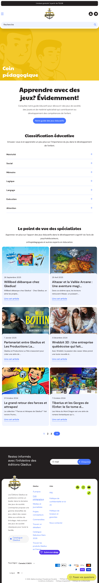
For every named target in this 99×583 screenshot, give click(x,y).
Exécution (11, 199)
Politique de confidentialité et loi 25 (58, 501)
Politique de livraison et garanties (54, 514)
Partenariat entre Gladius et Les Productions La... (24, 344)
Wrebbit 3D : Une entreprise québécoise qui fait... (72, 344)
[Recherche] (95, 24)
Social (9, 163)
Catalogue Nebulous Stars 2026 (39, 535)
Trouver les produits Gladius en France (40, 546)
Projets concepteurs (38, 513)
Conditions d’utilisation (45, 581)
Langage (10, 190)
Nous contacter (56, 523)
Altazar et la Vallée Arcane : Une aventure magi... (72, 284)
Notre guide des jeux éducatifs (49, 120)
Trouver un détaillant (37, 526)
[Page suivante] (57, 434)
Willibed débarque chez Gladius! (21, 284)
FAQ (51, 492)
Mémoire (10, 172)
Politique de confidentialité (81, 581)
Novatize (54, 579)
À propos (36, 491)
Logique (10, 181)
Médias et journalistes (37, 505)
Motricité (11, 154)
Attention (11, 208)
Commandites (38, 519)
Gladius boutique (36, 579)
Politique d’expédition (63, 581)
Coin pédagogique (38, 497)
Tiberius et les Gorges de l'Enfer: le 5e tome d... (70, 405)
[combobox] (49, 25)
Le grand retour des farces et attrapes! (25, 405)
